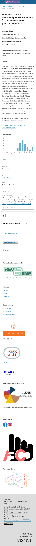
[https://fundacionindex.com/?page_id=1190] (18, 403)
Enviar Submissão (10, 242)
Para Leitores (7, 308)
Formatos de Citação (9, 208)
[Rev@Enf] (18, 279)
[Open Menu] (2, 2)
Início (4, 6)
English (5, 291)
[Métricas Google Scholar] (12, 359)
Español (5, 294)
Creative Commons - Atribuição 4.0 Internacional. (17, 520)
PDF (6, 159)
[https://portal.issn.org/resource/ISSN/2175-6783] (6, 251)
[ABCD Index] (18, 461)
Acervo (10, 6)
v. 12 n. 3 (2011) (19, 6)
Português (6, 297)
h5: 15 (5, 363)
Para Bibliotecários (9, 314)
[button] (4, 215)
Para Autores (7, 311)
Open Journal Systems (10, 234)
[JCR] (14, 335)
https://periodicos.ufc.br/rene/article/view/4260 (16, 204)
